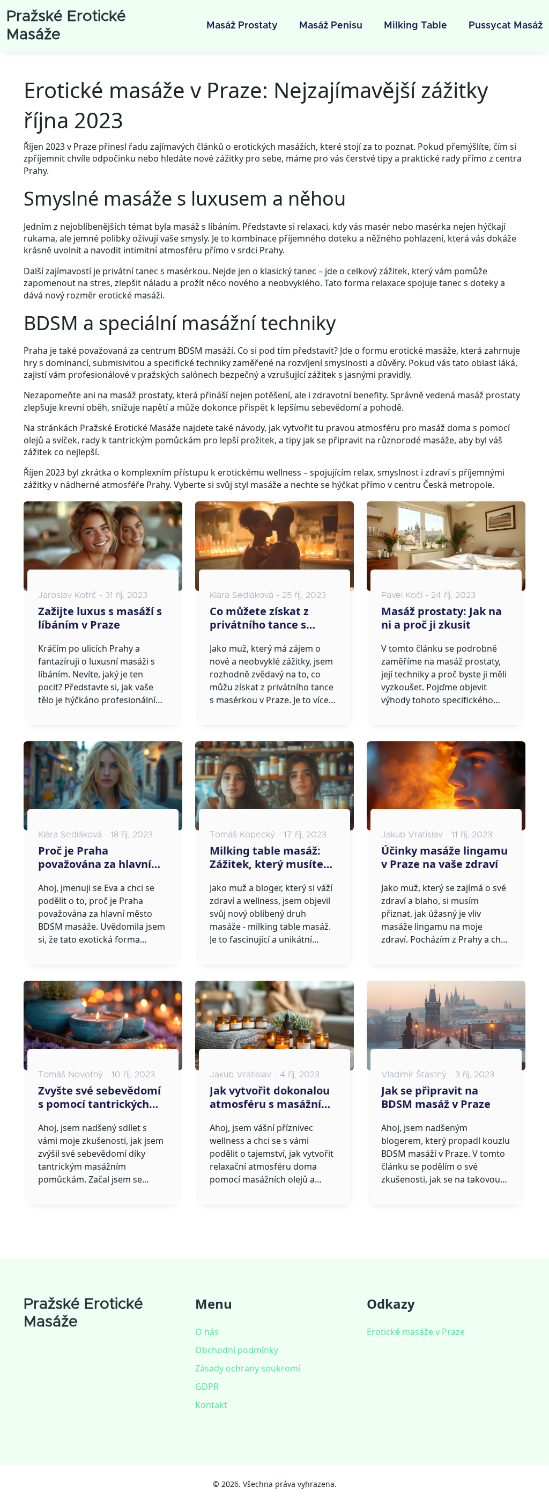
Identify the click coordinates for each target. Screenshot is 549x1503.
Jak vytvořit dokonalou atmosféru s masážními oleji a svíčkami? (272, 1097)
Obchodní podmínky (236, 1350)
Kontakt (211, 1405)
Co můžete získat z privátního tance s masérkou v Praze (259, 617)
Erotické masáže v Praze (416, 1332)
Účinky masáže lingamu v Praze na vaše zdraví (444, 857)
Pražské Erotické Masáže (83, 1313)
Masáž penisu (330, 26)
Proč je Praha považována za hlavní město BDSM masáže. (95, 857)
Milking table (415, 26)
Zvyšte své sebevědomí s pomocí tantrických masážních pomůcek (99, 1097)
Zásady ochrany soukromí (247, 1368)
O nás (207, 1332)
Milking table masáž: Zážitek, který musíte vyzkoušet (266, 857)
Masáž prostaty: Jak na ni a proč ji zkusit (441, 617)
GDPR (207, 1386)
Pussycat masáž (506, 26)
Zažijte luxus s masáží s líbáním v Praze (100, 617)
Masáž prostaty (242, 26)
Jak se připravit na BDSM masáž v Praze (436, 1097)
